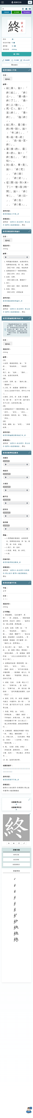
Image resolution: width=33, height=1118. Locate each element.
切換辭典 (15, 65)
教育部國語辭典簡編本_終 (13, 301)
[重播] (19, 843)
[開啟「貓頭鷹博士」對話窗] (29, 1110)
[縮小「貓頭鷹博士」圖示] (31, 1108)
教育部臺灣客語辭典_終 (12, 562)
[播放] (8, 843)
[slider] (16, 257)
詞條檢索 (6, 12)
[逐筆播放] (13, 843)
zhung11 (7, 499)
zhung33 (7, 486)
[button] (23, 9)
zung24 (6, 461)
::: (0, 5)
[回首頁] (16, 2)
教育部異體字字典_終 (11, 780)
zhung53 (7, 474)
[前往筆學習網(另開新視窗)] (24, 843)
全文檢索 (16, 12)
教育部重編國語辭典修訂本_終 (14, 435)
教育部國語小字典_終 (11, 214)
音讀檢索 (27, 12)
